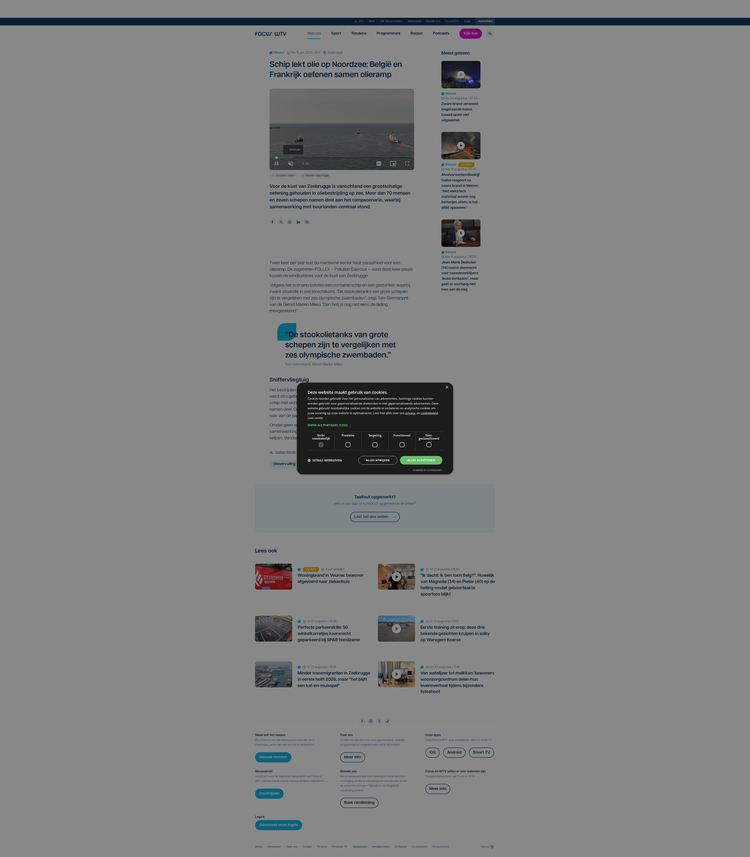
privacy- (410, 413)
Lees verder (315, 418)
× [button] (446, 387)
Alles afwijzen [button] (378, 460)
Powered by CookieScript (427, 470)
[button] (375, 425)
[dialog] (375, 429)
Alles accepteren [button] (421, 460)
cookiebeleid (429, 413)
